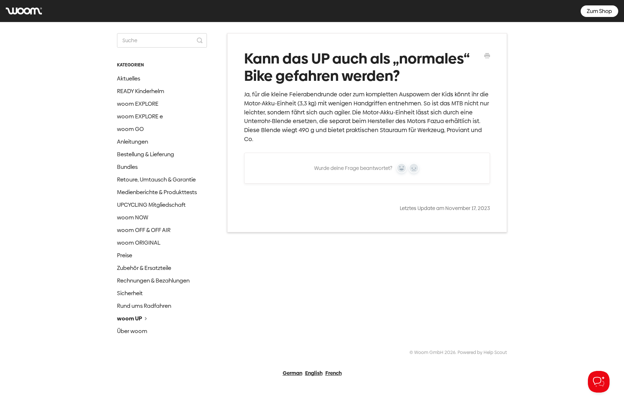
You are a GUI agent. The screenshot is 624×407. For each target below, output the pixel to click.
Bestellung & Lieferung (145, 154)
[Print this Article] (487, 57)
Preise (124, 255)
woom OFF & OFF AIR (143, 230)
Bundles (127, 167)
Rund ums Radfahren (144, 306)
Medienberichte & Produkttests (157, 192)
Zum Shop (599, 11)
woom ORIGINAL (138, 242)
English (313, 373)
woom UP (130, 318)
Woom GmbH (428, 352)
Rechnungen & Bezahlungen (153, 280)
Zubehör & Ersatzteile (144, 268)
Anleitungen (132, 141)
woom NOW (132, 217)
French (333, 373)
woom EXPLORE (138, 104)
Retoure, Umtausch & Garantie (156, 179)
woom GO (130, 129)
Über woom (132, 331)
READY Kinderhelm (140, 91)
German (292, 373)
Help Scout (495, 352)
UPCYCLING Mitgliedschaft (151, 205)
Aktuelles (128, 78)
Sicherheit (130, 293)
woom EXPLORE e (140, 116)
